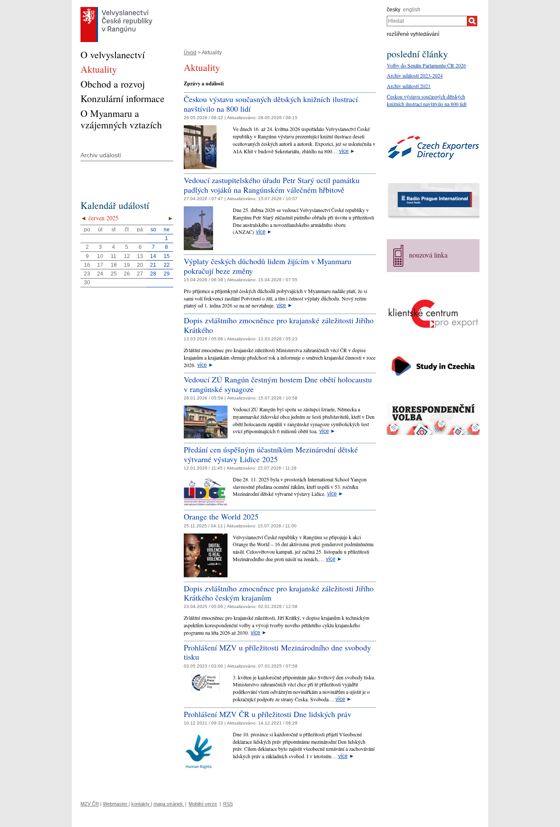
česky (393, 10)
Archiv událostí (100, 155)
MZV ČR (89, 803)
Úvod (190, 52)
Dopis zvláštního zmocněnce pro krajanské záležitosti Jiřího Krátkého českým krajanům (279, 593)
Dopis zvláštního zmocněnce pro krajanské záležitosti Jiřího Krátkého (279, 325)
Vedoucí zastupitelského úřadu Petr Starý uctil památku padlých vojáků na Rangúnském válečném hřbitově (272, 185)
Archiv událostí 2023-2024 (415, 75)
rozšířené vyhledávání (413, 34)
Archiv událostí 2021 (408, 85)
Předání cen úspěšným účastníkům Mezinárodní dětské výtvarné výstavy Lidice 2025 (271, 454)
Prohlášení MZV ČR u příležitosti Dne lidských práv (267, 714)
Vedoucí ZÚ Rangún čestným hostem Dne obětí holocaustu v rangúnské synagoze (278, 384)
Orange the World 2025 (221, 516)
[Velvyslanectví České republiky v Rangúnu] (116, 9)
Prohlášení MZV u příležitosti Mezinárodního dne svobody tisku (277, 652)
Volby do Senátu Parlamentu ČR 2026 (426, 65)
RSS (228, 803)
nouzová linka (428, 254)
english (411, 10)
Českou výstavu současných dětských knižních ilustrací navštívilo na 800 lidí (271, 104)
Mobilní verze (203, 803)
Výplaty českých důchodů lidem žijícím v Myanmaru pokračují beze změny (267, 266)
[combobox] (427, 21)
